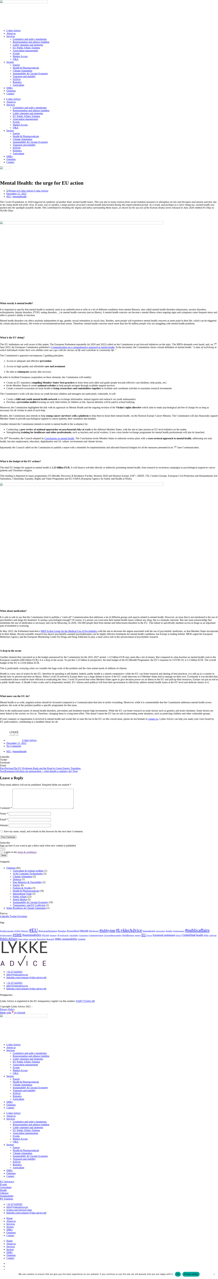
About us (11, 33)
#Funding (62, 931)
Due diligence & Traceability (27, 882)
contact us (153, 719)
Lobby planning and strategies (28, 44)
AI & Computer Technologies (28, 873)
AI (58, 935)
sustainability (69, 938)
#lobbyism (107, 930)
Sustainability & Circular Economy (30, 73)
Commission (83, 935)
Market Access (20, 56)
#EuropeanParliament (47, 931)
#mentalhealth (19, 196)
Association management (25, 50)
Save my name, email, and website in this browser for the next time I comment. (43, 831)
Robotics (17, 82)
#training (53, 935)
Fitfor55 (179, 935)
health (199, 935)
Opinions (11, 90)
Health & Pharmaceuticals (26, 67)
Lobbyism (213, 935)
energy (138, 935)
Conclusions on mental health (59, 438)
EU (143, 935)
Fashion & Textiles (22, 888)
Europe (149, 935)
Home (9, 1218)
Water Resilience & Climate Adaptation (26, 908)
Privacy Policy (7, 1009)
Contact (10, 93)
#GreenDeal (73, 931)
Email (4, 819)
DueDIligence (128, 935)
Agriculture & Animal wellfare (28, 870)
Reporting (41, 939)
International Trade (22, 893)
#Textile (45, 935)
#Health (83, 930)
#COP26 (17, 931)
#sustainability (31, 935)
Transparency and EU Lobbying (29, 905)
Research (50, 939)
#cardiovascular (7, 931)
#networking (160, 931)
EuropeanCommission (164, 935)
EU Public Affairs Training (26, 47)
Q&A (16, 59)
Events (16, 53)
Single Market (20, 899)
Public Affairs (20, 896)
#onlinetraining (178, 931)
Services (10, 36)
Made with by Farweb (12, 1012)
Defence (17, 879)
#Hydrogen (94, 931)
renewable (32, 939)
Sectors (10, 62)
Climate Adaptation (22, 70)
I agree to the (20, 852)
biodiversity (64, 935)
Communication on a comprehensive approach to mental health (82, 347)
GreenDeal (188, 935)
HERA (206, 935)
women (81, 939)
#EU (8, 196)
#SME (17, 935)
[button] (109, 756)
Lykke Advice (13, 30)
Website (4, 825)
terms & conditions (27, 852)
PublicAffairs (9, 938)
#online (169, 931)
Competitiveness (96, 935)
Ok (178, 1274)
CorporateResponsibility (113, 935)
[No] (214, 1274)
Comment (6, 808)
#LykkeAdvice (129, 930)
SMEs (9, 88)
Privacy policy (191, 1274)
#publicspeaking (6, 935)
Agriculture (18, 85)
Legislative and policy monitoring (30, 39)
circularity (73, 935)
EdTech (17, 79)
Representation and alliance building (31, 42)
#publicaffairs (197, 930)
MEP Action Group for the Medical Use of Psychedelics (69, 631)
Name (4, 813)
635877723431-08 (85, 1001)
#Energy (25, 931)
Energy (16, 65)
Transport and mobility (24, 76)
